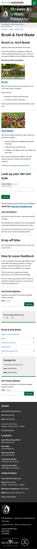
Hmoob (17, 29)
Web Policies (5, 531)
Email (6, 301)
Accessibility (5, 533)
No (13, 318)
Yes (7, 318)
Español (11, 29)
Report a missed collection (10, 334)
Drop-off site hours (7, 430)
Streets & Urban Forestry (19, 14)
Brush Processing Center (9, 351)
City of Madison (5, 24)
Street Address (9, 184)
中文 (21, 29)
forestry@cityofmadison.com (11, 478)
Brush (4, 81)
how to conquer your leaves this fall (17, 165)
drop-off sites (5, 247)
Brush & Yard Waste (11, 329)
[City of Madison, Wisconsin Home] (5, 510)
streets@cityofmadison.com (13, 364)
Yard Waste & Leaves (8, 343)
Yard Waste (7, 130)
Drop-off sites (6, 347)
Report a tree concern (8, 497)
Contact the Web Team (9, 529)
